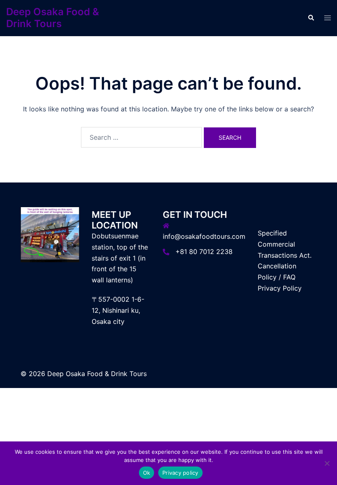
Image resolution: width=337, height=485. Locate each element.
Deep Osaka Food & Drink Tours (52, 18)
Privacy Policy (280, 288)
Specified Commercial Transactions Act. (285, 244)
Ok (146, 472)
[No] (327, 463)
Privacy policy (180, 472)
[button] (310, 18)
